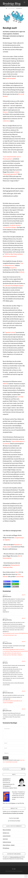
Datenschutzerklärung (15, 857)
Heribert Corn (6, 832)
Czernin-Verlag (19, 576)
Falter (16, 572)
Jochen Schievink (6, 835)
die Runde (21, 272)
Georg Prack (13, 267)
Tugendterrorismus (10, 332)
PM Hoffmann (6, 848)
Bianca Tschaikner (7, 829)
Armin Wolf (20, 397)
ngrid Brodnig (6, 778)
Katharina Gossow (7, 842)
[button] (24, 2)
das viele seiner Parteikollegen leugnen (13, 285)
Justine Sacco (6, 121)
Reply (23, 594)
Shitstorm (5, 112)
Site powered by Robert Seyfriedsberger (14, 871)
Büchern (13, 803)
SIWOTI (5, 383)
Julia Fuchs (5, 838)
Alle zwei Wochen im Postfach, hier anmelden (13, 813)
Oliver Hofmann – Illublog (8, 845)
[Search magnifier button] (24, 769)
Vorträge (7, 786)
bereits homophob (10, 78)
